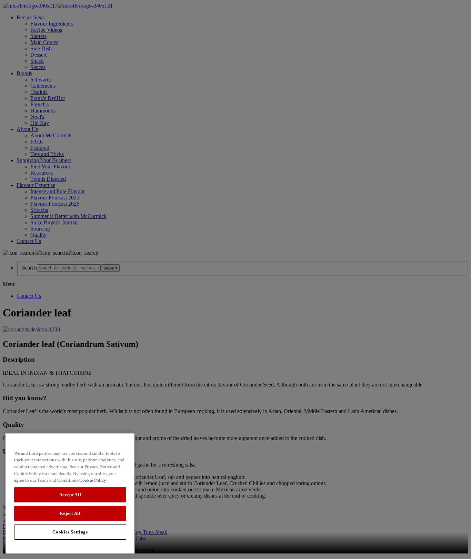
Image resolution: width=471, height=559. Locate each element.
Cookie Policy (92, 480)
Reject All (70, 513)
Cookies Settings (70, 532)
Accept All (70, 494)
